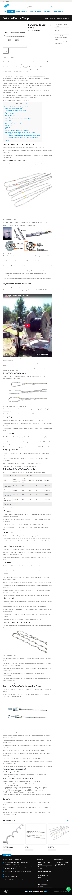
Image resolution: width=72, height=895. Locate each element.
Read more (7, 850)
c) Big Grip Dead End (11, 117)
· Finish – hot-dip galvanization (13, 123)
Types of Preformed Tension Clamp (13, 112)
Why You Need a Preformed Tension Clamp (15, 110)
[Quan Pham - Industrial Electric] (7, 6)
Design (7, 127)
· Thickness (9, 125)
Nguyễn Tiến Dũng (59, 862)
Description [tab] (6, 57)
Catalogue (5, 14)
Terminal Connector (58, 11)
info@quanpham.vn (12, 876)
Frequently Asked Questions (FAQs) (13, 134)
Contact (7, 855)
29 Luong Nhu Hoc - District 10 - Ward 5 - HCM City (19, 871)
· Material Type (9, 122)
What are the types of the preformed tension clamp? (24, 137)
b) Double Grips (10, 115)
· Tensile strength (10, 128)
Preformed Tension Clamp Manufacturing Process (16, 130)
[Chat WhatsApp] (68, 889)
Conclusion (7, 140)
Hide (27, 104)
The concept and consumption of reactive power (61, 37)
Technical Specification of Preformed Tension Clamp (17, 118)
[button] (67, 820)
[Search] (51, 6)
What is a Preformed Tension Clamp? (13, 108)
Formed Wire (37, 30)
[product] (13, 834)
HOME (4, 11)
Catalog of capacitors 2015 (61, 33)
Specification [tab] (14, 57)
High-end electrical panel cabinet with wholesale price (62, 864)
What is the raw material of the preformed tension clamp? (25, 139)
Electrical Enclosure (21, 11)
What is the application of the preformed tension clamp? (24, 135)
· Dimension (8, 120)
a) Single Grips (9, 113)
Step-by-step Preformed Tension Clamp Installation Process (19, 132)
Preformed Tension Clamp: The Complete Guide (16, 107)
